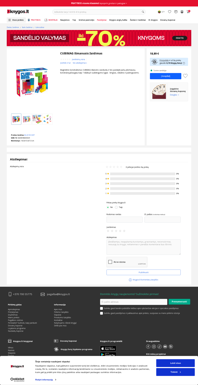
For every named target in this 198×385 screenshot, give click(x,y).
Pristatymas (13, 312)
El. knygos (153, 20)
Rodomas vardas (114, 214)
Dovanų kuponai (167, 20)
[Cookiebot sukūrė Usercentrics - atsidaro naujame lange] (17, 380)
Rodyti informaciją (44, 380)
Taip (121, 207)
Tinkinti (174, 372)
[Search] (143, 12)
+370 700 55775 (22, 294)
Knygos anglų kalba (118, 20)
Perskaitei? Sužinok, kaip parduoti (22, 323)
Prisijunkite (164, 60)
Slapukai (57, 314)
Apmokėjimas (14, 309)
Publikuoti (144, 272)
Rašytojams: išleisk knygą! (65, 323)
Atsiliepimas (112, 237)
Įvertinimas (111, 227)
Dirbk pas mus (60, 325)
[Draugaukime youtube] (165, 347)
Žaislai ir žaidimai (138, 20)
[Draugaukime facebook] (148, 347)
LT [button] (163, 12)
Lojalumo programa (16, 328)
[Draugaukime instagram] (154, 347)
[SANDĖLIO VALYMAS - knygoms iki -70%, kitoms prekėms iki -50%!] (99, 38)
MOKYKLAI (53, 20)
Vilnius (10, 347)
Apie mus (58, 309)
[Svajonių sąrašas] (169, 12)
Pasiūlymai (102, 20)
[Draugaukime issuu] (171, 347)
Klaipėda (11, 353)
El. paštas (148, 214)
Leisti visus (175, 363)
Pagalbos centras (15, 320)
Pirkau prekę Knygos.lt (116, 202)
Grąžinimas (13, 314)
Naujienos (65, 20)
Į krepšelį (165, 76)
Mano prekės (13, 317)
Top (74, 20)
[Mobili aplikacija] (108, 354)
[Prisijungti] (181, 12)
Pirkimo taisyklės (61, 312)
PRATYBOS (36, 20)
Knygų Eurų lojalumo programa (76, 349)
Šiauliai (11, 355)
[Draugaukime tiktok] (159, 347)
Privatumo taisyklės (62, 317)
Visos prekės (18, 20)
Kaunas (11, 350)
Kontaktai (58, 320)
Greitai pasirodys (86, 20)
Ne (111, 207)
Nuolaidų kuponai (15, 331)
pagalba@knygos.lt (58, 294)
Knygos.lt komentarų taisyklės (145, 279)
